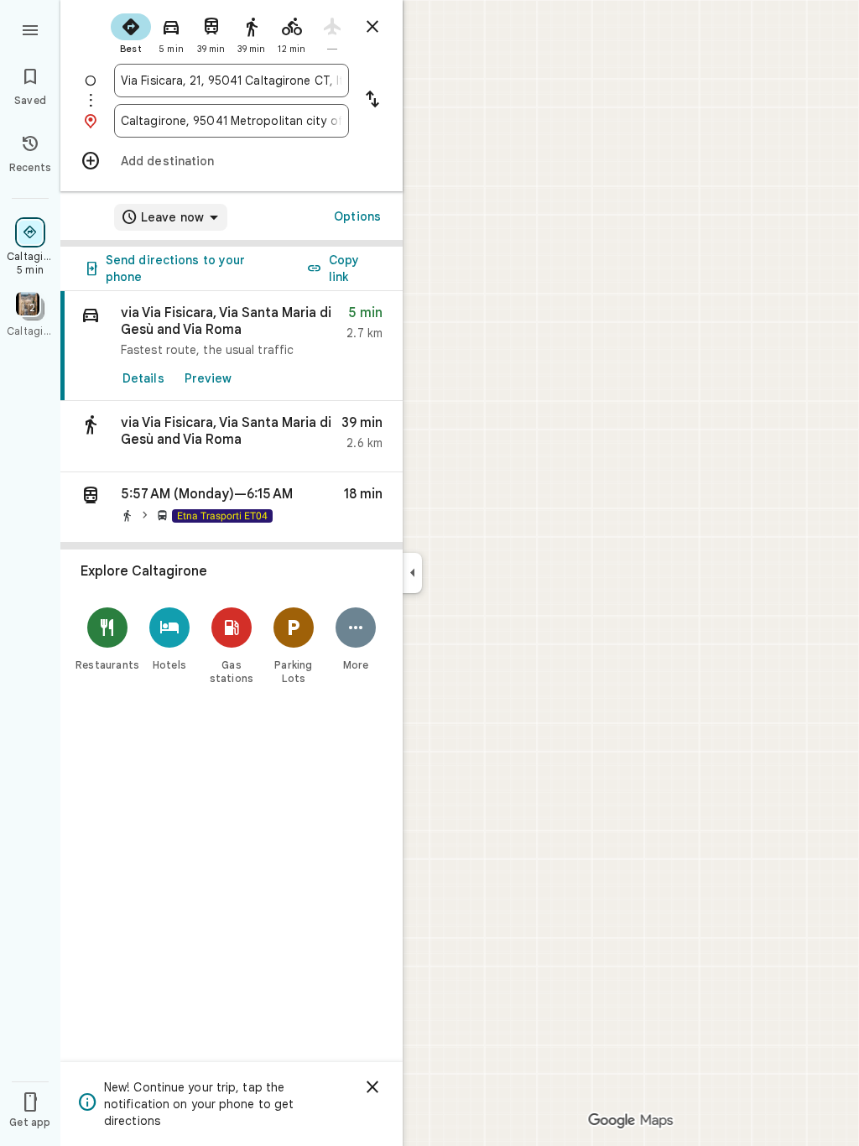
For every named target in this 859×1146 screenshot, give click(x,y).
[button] (231, 436)
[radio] (131, 32)
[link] (231, 346)
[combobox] (231, 80)
